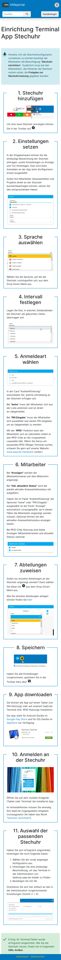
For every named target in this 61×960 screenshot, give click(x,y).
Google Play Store (17, 719)
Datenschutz (38, 956)
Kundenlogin (50, 14)
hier (29, 599)
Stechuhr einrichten (18, 817)
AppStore (12, 722)
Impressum (22, 956)
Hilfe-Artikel (15, 950)
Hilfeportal (17, 5)
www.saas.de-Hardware (20, 451)
